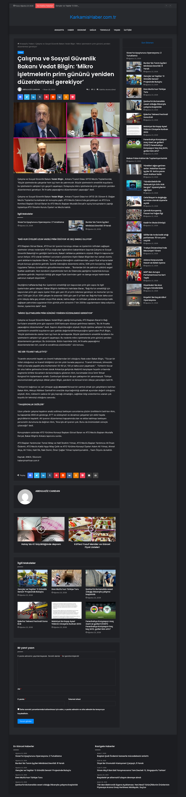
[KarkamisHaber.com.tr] (93, 17)
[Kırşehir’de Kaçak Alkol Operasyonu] (133, 301)
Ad (19, 689)
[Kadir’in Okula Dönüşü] (133, 226)
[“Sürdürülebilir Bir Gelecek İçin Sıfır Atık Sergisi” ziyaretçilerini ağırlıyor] (133, 185)
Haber (71, 30)
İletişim (128, 30)
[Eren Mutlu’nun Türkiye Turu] (67, 578)
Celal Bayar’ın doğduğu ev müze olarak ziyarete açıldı (155, 200)
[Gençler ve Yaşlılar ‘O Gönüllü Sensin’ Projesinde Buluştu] (33, 578)
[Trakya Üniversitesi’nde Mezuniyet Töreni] (133, 251)
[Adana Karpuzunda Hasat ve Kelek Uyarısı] (133, 264)
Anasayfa (59, 30)
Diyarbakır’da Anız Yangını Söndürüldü (153, 286)
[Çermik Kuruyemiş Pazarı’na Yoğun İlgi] (133, 214)
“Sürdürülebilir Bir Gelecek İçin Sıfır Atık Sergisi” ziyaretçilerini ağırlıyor (154, 185)
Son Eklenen (147, 42)
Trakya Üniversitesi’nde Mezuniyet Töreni (155, 249)
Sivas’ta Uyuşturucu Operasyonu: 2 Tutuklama (41, 222)
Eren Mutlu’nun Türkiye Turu (65, 589)
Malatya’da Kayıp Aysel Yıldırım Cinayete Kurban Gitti (66, 622)
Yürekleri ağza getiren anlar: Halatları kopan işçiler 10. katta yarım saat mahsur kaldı (154, 170)
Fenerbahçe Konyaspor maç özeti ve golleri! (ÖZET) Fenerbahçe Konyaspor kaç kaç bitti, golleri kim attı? (100, 625)
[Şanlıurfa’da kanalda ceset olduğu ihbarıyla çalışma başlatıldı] (101, 578)
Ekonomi (81, 30)
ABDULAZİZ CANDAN (31, 89)
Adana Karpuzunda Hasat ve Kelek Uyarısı (154, 261)
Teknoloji (105, 30)
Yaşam (117, 30)
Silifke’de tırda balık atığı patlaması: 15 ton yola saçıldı (156, 237)
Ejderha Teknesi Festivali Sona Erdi (33, 622)
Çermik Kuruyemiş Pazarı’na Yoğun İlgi (153, 212)
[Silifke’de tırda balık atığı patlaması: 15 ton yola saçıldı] (133, 238)
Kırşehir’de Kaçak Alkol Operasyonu (155, 298)
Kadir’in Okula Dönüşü (154, 222)
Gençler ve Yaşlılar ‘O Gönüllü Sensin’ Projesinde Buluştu (80, 6)
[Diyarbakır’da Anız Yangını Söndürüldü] (133, 289)
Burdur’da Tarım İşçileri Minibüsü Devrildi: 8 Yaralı (155, 66)
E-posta (22, 699)
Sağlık (93, 30)
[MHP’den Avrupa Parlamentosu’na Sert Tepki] (133, 276)
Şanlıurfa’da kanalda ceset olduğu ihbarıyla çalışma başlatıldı (99, 592)
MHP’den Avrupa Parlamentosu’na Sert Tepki (155, 275)
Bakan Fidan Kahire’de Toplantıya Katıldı (146, 158)
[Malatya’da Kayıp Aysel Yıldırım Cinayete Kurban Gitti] (67, 610)
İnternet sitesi (74, 699)
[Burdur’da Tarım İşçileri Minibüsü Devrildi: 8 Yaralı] (76, 225)
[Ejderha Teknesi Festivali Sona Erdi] (33, 610)
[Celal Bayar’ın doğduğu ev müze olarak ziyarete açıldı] (133, 201)
